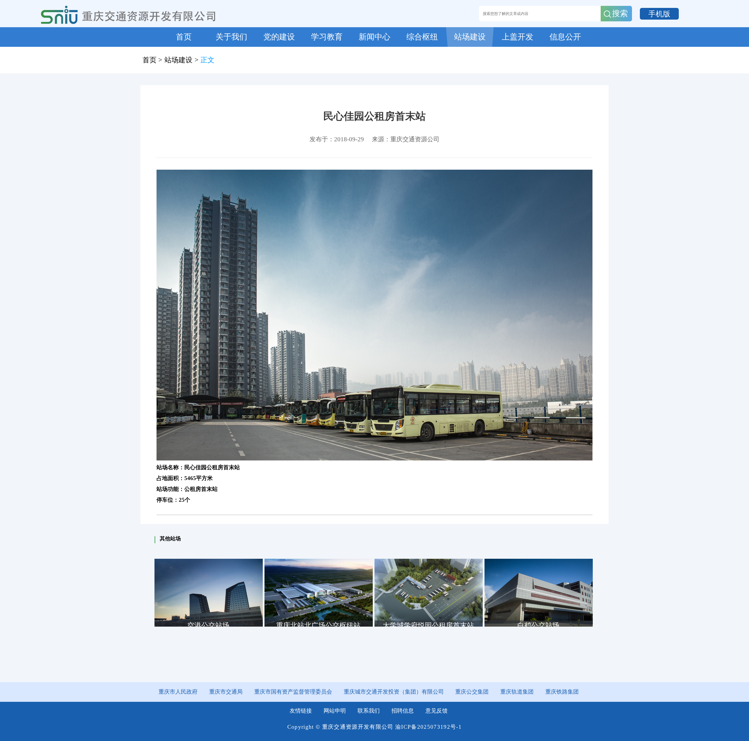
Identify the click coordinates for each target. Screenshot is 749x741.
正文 (207, 60)
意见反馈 (436, 711)
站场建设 (178, 60)
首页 (149, 60)
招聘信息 (402, 711)
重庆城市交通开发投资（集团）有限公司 (394, 692)
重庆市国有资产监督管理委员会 (293, 692)
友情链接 (301, 711)
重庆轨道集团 (517, 692)
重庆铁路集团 (562, 692)
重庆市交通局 (226, 692)
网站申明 (335, 711)
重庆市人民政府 (178, 692)
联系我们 (369, 711)
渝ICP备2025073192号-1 (428, 727)
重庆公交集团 (472, 692)
